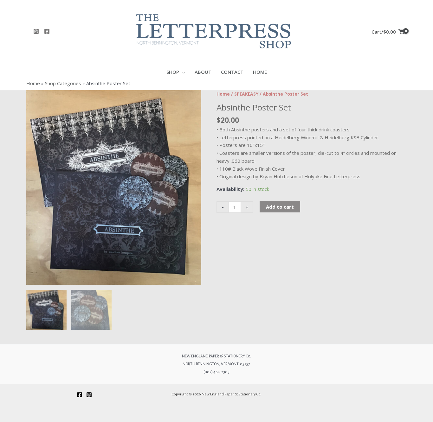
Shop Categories (63, 83)
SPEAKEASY (246, 94)
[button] (182, 72)
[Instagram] (36, 31)
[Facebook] (46, 31)
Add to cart (280, 207)
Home (33, 83)
